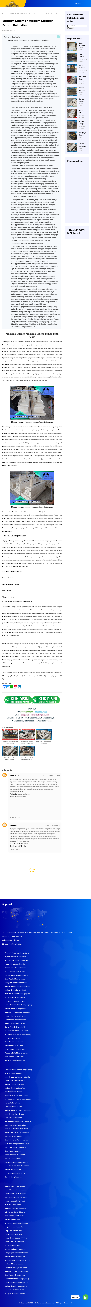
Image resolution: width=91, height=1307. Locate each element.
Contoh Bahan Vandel (13, 1092)
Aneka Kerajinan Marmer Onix (16, 1223)
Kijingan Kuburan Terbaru (15, 1249)
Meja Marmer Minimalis (14, 1227)
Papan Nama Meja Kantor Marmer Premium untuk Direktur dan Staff (82, 89)
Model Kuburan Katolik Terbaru (17, 1166)
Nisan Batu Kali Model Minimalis (17, 1132)
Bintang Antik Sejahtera (44, 1303)
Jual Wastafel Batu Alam (14, 1216)
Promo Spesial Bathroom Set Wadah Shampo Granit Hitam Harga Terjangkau (82, 55)
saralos (13, 825)
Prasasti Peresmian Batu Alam (17, 953)
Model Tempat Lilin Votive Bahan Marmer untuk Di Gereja (82, 122)
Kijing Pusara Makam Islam (15, 957)
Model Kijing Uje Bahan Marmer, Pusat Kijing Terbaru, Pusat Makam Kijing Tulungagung (34, 672)
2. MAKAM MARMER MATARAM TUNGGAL (28, 243)
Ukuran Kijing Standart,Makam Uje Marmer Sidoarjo (18, 676)
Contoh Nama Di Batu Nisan (16, 1193)
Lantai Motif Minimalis (13, 1118)
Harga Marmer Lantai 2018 (15, 997)
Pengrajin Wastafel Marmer (16, 982)
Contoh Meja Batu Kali (13, 1234)
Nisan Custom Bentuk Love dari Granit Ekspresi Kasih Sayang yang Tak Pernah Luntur (82, 66)
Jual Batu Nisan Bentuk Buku (16, 1197)
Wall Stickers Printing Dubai (19, 843)
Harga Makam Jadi (12, 1245)
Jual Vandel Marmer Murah (15, 979)
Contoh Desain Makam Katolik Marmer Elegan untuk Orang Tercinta (82, 100)
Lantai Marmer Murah (13, 1106)
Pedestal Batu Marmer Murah (16, 1053)
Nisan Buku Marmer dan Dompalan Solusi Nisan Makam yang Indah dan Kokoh (82, 111)
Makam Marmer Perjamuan (16, 1008)
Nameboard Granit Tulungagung (18, 1034)
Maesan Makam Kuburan (15, 1290)
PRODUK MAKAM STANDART (18, 14)
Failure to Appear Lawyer (18, 796)
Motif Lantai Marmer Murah (15, 1020)
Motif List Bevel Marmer (14, 1045)
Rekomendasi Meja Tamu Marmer (18, 1121)
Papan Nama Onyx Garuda (15, 971)
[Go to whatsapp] (85, 1297)
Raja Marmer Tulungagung (15, 1073)
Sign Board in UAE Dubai (18, 846)
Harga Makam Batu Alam (15, 1173)
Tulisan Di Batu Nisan (13, 1205)
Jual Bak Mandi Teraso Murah (16, 1140)
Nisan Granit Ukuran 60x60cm (16, 1238)
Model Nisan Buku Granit (14, 1114)
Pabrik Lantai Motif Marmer (15, 968)
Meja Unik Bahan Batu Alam (15, 1023)
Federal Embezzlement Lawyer (20, 794)
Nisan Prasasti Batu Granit (15, 1201)
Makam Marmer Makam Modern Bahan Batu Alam (28, 40)
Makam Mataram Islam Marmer (17, 986)
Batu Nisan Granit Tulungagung (17, 994)
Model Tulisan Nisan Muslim (15, 1190)
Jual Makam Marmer (13, 1151)
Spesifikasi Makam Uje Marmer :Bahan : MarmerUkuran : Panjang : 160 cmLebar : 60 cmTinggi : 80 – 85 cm (34, 238)
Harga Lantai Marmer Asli (15, 1001)
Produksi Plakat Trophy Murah (16, 1031)
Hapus (17, 817)
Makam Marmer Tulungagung (17, 1279)
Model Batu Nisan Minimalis (15, 1208)
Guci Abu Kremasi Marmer (15, 1042)
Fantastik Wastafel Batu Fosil (16, 1129)
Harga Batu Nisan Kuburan (15, 1293)
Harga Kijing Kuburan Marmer (16, 1253)
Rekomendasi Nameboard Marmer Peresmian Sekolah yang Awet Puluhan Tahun (82, 78)
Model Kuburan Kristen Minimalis (17, 1012)
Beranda (5, 14)
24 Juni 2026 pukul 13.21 (52, 825)
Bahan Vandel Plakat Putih (15, 1027)
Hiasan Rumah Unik (12, 1219)
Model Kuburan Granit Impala (16, 1271)
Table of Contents (12, 37)
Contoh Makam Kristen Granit (16, 1162)
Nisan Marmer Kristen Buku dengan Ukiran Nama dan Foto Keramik (82, 44)
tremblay (14, 776)
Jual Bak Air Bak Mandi (13, 1136)
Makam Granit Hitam (13, 1169)
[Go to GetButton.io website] (85, 1303)
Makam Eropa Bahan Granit (15, 990)
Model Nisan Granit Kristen (15, 1186)
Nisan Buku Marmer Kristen (15, 1016)
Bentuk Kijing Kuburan (13, 1177)
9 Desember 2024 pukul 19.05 (51, 776)
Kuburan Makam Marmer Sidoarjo (18, 1260)
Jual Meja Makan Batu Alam (15, 1125)
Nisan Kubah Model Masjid (15, 964)
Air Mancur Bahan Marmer (15, 1212)
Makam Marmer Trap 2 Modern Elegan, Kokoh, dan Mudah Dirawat (82, 145)
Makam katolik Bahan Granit (16, 1286)
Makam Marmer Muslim (14, 1264)
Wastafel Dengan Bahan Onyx (17, 1144)
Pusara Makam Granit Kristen (16, 960)
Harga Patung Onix (12, 1038)
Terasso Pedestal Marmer (15, 1060)
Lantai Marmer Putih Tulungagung (18, 1005)
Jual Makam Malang (13, 1158)
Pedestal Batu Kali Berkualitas (16, 975)
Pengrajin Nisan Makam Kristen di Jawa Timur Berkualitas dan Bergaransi (82, 134)
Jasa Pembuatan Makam (15, 1155)
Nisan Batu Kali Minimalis (14, 1242)
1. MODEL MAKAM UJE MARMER (24, 196)
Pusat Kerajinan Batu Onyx (15, 1049)
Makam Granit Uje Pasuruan (16, 1268)
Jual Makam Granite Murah (15, 1275)
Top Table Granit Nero (13, 1230)
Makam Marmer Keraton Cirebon (18, 1110)
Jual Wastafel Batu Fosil (14, 1057)
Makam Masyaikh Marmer (15, 1256)
